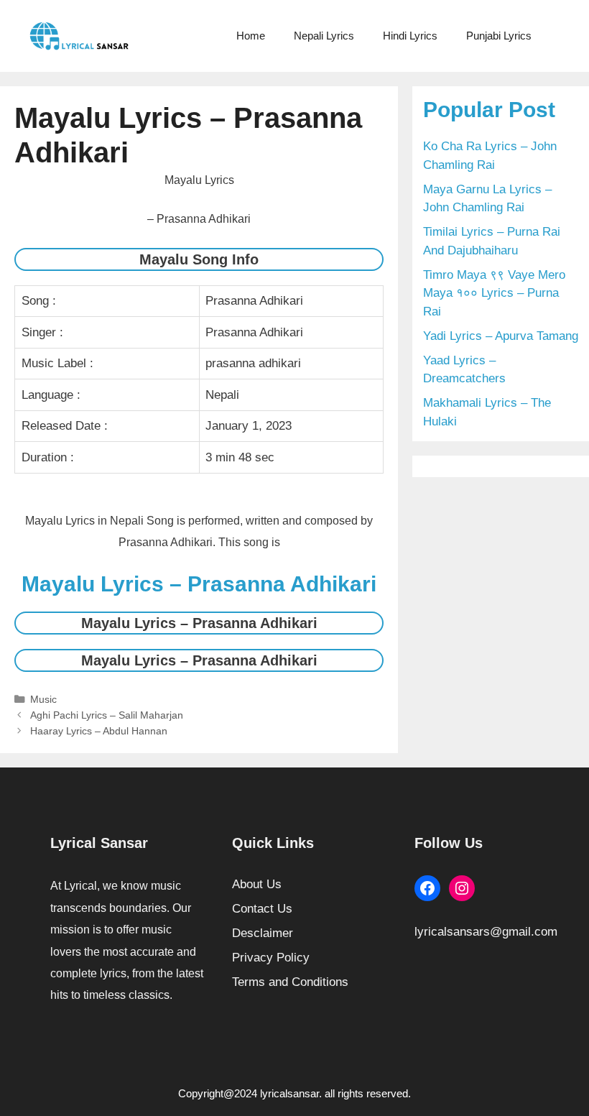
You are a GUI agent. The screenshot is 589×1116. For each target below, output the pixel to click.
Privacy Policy (271, 957)
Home (250, 35)
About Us (257, 884)
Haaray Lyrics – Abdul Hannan (98, 731)
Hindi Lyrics (410, 35)
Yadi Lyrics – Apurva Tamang (500, 336)
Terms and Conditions (290, 982)
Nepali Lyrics (324, 35)
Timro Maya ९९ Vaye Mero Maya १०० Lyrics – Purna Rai (494, 293)
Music (43, 699)
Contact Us (262, 909)
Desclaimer (262, 933)
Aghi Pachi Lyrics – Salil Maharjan (106, 715)
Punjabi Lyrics (499, 35)
